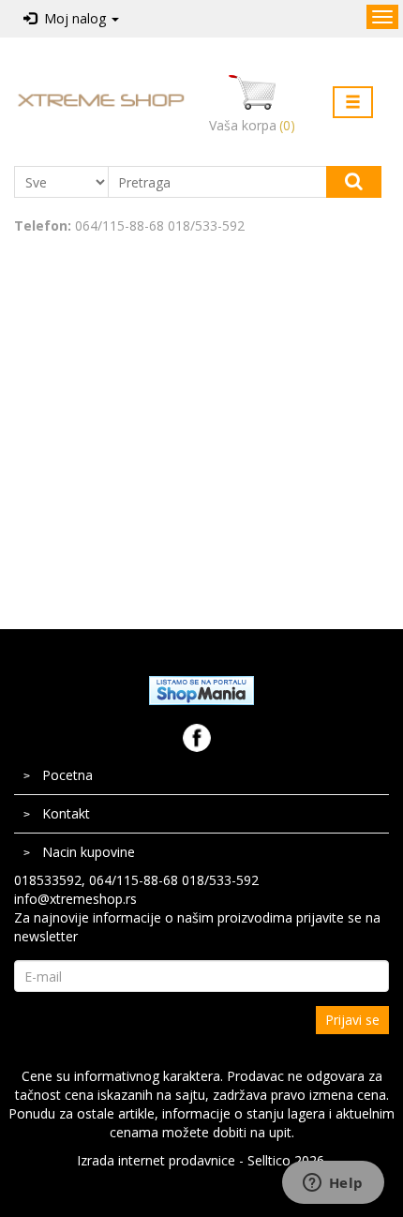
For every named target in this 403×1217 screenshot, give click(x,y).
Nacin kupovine (88, 852)
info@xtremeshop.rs (75, 899)
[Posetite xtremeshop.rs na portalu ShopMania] (201, 690)
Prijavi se (352, 1020)
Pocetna (67, 775)
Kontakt (66, 813)
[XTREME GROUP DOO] (100, 99)
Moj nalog (73, 18)
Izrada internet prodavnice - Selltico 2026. (202, 1160)
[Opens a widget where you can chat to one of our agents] (332, 1184)
